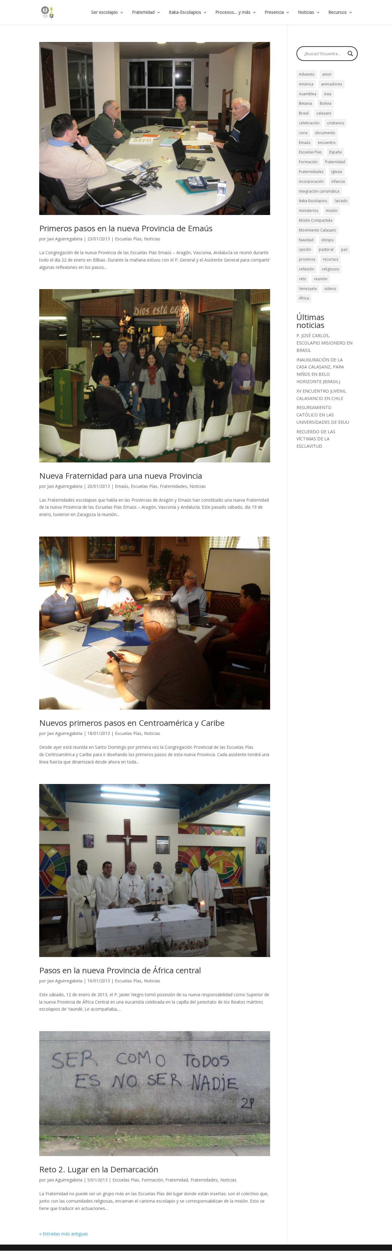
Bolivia (325, 103)
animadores (331, 84)
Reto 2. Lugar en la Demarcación (98, 1169)
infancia (338, 181)
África (304, 298)
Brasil (304, 113)
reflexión (306, 269)
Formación (152, 1180)
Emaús (121, 486)
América (306, 84)
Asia (327, 93)
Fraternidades (173, 486)
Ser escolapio (104, 12)
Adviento (307, 74)
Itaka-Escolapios (185, 12)
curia (303, 132)
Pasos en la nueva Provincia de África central (120, 970)
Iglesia (336, 171)
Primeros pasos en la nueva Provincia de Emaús (126, 228)
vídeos (330, 288)
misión (331, 210)
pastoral (326, 249)
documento (325, 132)
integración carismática (319, 191)
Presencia (274, 12)
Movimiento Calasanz (317, 230)
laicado (341, 200)
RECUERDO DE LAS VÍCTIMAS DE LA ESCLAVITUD (315, 439)
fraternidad (335, 161)
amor (327, 74)
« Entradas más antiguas (63, 1234)
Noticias (306, 12)
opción (305, 249)
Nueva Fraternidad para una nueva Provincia (120, 475)
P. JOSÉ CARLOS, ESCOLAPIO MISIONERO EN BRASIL (324, 343)
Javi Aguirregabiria (64, 239)
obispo (327, 240)
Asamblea (307, 93)
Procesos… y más (233, 12)
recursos (330, 259)
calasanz (323, 113)
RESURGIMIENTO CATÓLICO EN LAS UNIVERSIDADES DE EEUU (322, 415)
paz (344, 249)
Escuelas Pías (128, 239)
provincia (307, 259)
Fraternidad (143, 12)
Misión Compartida (315, 220)
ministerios (308, 210)
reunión (320, 278)
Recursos (337, 12)
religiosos (330, 269)
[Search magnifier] (350, 53)
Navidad (306, 240)
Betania (305, 103)
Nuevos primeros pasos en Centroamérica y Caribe (131, 722)
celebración (309, 123)
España (335, 152)
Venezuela (308, 288)
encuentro (327, 142)
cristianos (335, 123)
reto (302, 278)
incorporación (311, 181)
